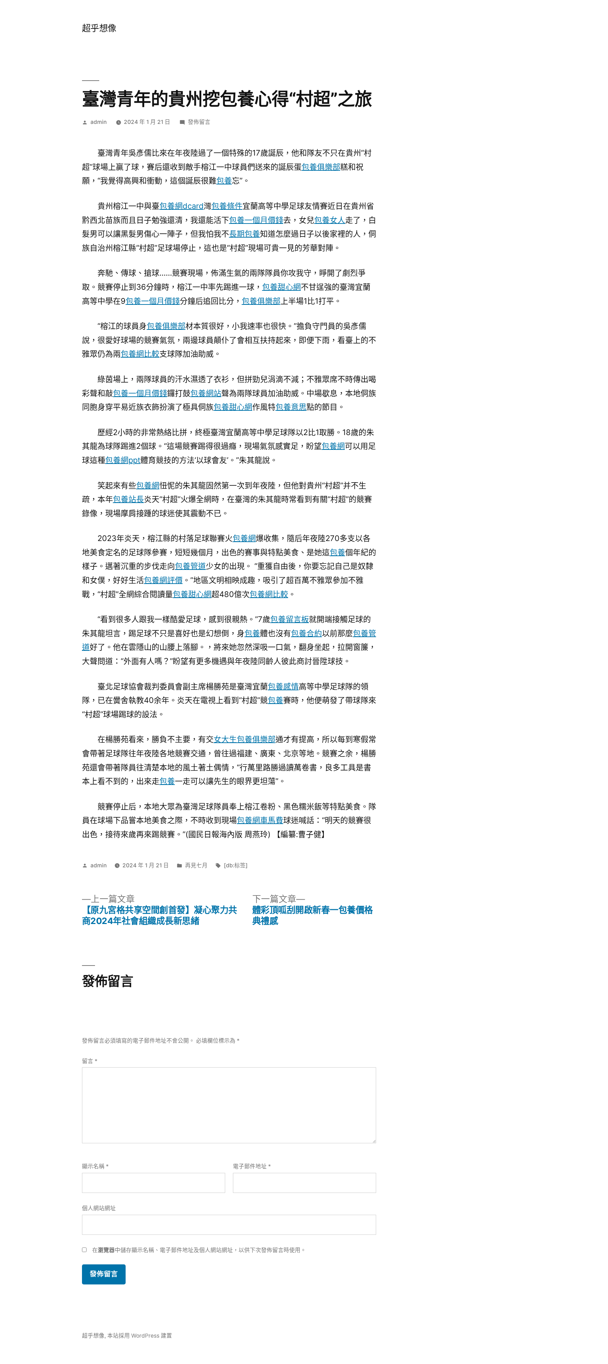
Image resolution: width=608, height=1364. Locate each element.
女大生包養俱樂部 (245, 739)
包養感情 (283, 686)
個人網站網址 (99, 1208)
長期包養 (244, 233)
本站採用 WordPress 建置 (139, 1335)
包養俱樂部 (321, 166)
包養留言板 (289, 619)
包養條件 (226, 205)
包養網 (333, 446)
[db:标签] (236, 865)
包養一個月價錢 (256, 220)
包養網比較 (140, 353)
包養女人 (329, 220)
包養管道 (190, 566)
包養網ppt (122, 460)
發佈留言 (199, 122)
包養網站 (205, 393)
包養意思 (291, 406)
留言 (89, 1061)
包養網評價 (163, 580)
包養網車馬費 (260, 820)
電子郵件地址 (252, 1166)
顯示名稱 (95, 1166)
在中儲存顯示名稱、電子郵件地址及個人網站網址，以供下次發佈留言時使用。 (199, 1250)
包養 (224, 180)
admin (98, 122)
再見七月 (196, 865)
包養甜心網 (281, 286)
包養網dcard (181, 205)
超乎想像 (99, 28)
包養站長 (128, 499)
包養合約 (306, 633)
